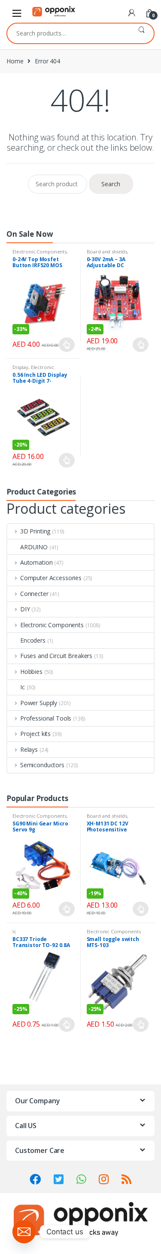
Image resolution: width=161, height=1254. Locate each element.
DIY (25, 609)
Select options (67, 344)
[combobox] (68, 33)
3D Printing (35, 531)
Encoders (33, 640)
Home (14, 61)
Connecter (34, 594)
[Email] (24, 1231)
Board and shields (107, 251)
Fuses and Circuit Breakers (56, 656)
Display (20, 367)
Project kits (35, 734)
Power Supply (38, 703)
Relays (29, 749)
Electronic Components (39, 251)
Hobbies (31, 671)
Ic (22, 687)
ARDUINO (34, 547)
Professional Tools (45, 718)
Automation (36, 562)
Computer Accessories (51, 578)
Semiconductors (42, 765)
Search (141, 33)
